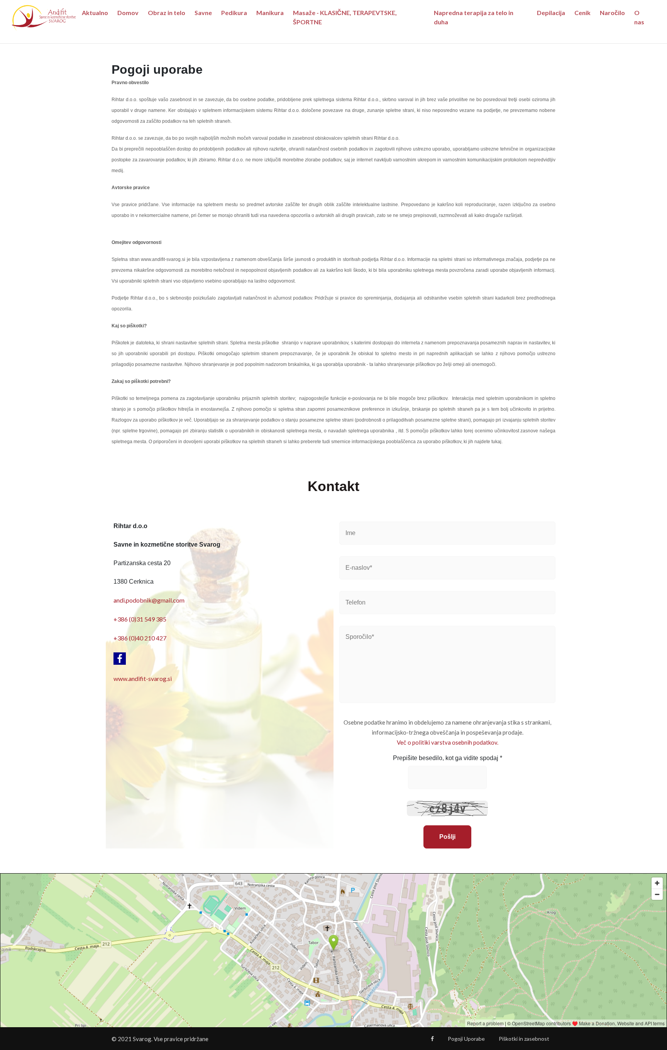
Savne (203, 12)
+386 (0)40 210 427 (139, 638)
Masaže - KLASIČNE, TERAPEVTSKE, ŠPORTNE (345, 17)
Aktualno (95, 12)
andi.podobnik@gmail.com (149, 600)
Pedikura (234, 12)
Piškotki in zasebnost (524, 1038)
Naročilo (612, 12)
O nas (639, 17)
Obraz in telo (166, 12)
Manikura (270, 12)
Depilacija (551, 12)
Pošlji (447, 836)
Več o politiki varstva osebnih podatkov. (447, 742)
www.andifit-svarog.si (142, 678)
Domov (128, 12)
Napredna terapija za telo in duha (473, 17)
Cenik (582, 12)
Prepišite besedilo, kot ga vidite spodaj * (447, 758)
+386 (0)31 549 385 (139, 619)
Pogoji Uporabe (466, 1038)
